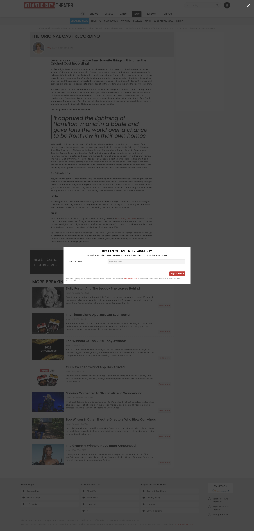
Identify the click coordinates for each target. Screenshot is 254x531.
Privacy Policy (130, 279)
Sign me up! (177, 273)
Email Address (75, 261)
